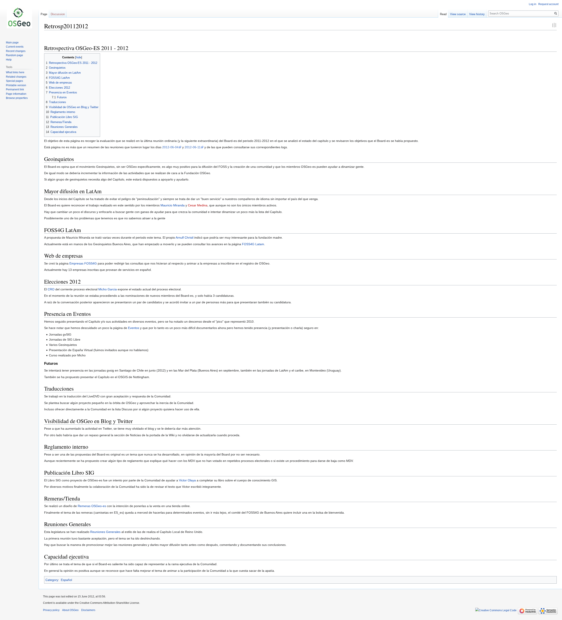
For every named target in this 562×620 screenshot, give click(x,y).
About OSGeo (70, 610)
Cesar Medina (197, 205)
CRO (51, 289)
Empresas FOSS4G (83, 263)
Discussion (58, 14)
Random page (14, 55)
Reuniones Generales (105, 532)
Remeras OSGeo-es (92, 506)
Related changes (16, 76)
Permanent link (15, 89)
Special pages (14, 80)
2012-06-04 (170, 147)
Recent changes (15, 51)
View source (458, 14)
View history (477, 14)
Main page (12, 42)
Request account (548, 4)
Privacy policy (51, 610)
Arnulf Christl (184, 237)
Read (443, 14)
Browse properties (17, 98)
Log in (532, 4)
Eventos (133, 328)
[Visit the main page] (19, 17)
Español (66, 580)
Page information (16, 93)
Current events (14, 46)
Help (9, 59)
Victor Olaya (187, 480)
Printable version (16, 85)
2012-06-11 (193, 147)
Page (44, 14)
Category (51, 580)
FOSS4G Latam (253, 244)
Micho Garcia (107, 289)
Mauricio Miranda (172, 205)
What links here (15, 72)
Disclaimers (88, 610)
